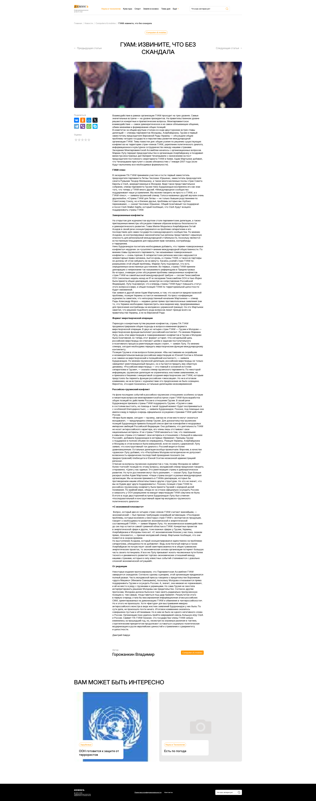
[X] (95, 120)
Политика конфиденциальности (148, 792)
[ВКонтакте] (76, 120)
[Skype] (95, 126)
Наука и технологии (111, 9)
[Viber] (82, 126)
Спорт (138, 9)
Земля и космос (151, 9)
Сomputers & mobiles (156, 32)
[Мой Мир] (88, 120)
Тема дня (165, 9)
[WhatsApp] (88, 126)
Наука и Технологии (175, 744)
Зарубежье (85, 744)
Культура (127, 9)
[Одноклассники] (82, 120)
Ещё (175, 9)
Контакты (168, 792)
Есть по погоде (175, 751)
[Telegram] (76, 126)
